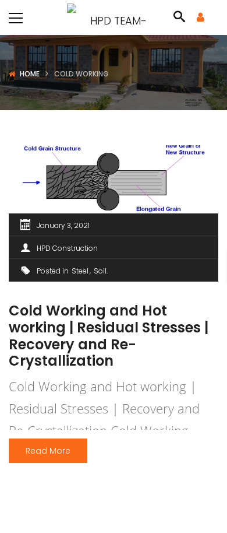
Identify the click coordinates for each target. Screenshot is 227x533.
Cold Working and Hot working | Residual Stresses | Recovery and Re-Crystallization (108, 335)
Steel (80, 271)
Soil (100, 271)
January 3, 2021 (63, 225)
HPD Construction (67, 248)
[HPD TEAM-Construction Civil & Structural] (113, 17)
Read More (48, 451)
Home (30, 74)
